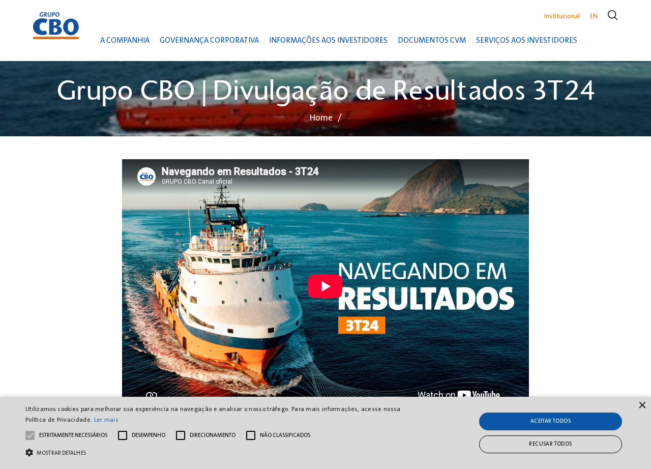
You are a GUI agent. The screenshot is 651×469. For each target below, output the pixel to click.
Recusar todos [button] (550, 444)
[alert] (325, 433)
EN (594, 16)
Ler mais (106, 420)
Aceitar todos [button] (550, 421)
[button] (220, 451)
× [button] (642, 405)
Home (321, 118)
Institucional (562, 16)
